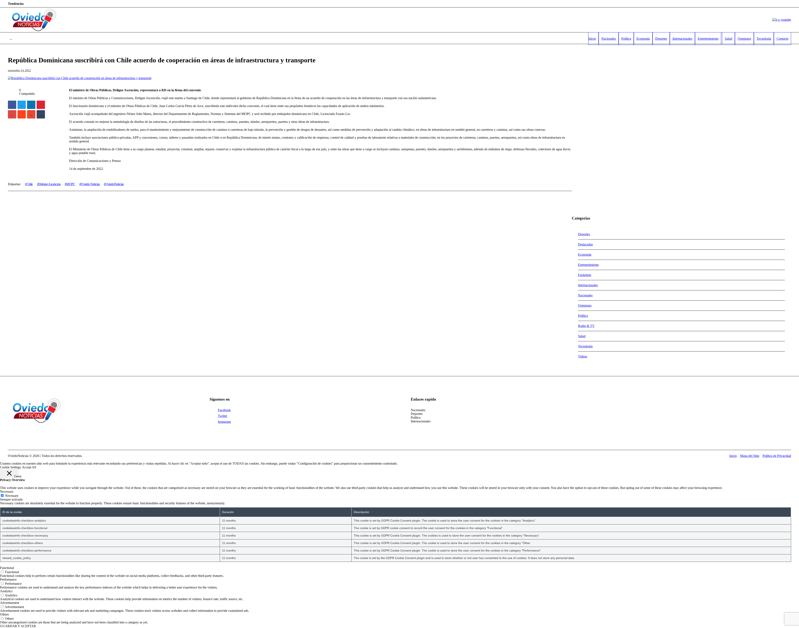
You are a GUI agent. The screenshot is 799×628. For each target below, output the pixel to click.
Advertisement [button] (9, 603)
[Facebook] (12, 105)
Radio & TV (586, 326)
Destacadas (585, 244)
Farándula (584, 275)
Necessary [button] (7, 491)
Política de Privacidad (777, 456)
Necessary (12, 495)
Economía (584, 254)
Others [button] (4, 614)
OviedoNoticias (114, 184)
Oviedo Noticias (90, 184)
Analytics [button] (6, 591)
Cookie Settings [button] (10, 467)
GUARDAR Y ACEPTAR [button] (18, 626)
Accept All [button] (29, 467)
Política (583, 315)
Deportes (584, 234)
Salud (582, 336)
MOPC (70, 184)
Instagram (224, 421)
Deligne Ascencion (49, 184)
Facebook (224, 410)
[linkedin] (31, 105)
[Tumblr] (41, 114)
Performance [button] (8, 579)
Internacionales (588, 285)
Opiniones (585, 305)
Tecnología (585, 346)
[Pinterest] (41, 105)
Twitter (222, 416)
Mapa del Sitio (749, 456)
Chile (30, 184)
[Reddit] (21, 114)
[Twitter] (21, 105)
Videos (582, 356)
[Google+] (12, 114)
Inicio (733, 456)
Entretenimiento (588, 264)
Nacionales (585, 295)
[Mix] (31, 114)
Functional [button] (7, 568)
